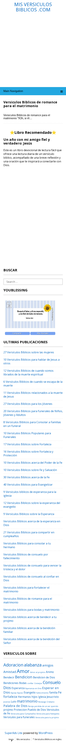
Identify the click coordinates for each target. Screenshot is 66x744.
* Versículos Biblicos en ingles (47, 739)
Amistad (9, 672)
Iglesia (42, 697)
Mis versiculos (23, 739)
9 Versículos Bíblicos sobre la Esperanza (28, 514)
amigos (47, 665)
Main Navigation (13, 91)
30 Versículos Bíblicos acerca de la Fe (26, 477)
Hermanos (24, 697)
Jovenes (6, 702)
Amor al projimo (37, 672)
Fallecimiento (42, 693)
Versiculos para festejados (47, 714)
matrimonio (27, 701)
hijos (34, 697)
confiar (30, 683)
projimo (8, 710)
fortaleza (10, 696)
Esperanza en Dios (33, 688)
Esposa (13, 693)
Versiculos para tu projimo (47, 717)
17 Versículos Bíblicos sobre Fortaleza (27, 444)
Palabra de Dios (15, 706)
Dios (7, 687)
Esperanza (18, 688)
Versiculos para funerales (19, 717)
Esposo (20, 693)
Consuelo (52, 682)
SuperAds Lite (13, 733)
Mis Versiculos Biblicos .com (33, 7)
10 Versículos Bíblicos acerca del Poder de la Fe (32, 462)
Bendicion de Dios (44, 677)
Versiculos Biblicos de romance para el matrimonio (30, 104)
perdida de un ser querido (46, 706)
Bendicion (23, 676)
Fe (60, 692)
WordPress (46, 733)
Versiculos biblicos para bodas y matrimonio (31, 610)
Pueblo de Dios (37, 710)
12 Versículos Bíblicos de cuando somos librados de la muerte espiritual (28, 372)
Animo (50, 672)
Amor (23, 671)
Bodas (23, 683)
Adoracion (13, 665)
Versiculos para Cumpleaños (23, 714)
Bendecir (8, 677)
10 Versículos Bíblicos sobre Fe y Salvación (30, 470)
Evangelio (30, 692)
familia (53, 692)
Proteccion (20, 710)
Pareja (31, 706)
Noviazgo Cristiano (46, 702)
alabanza (33, 665)
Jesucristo (53, 697)
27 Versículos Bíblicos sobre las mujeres (28, 352)
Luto (13, 701)
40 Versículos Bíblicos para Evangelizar (28, 484)
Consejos (38, 683)
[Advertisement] (33, 51)
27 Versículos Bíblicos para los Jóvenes (27, 404)
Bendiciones (10, 683)
